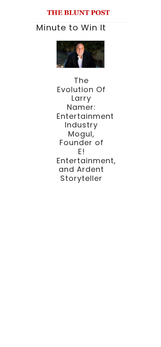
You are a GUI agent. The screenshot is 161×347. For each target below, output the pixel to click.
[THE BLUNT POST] (78, 12)
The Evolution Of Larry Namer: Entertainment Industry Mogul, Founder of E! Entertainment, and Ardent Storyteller (86, 129)
